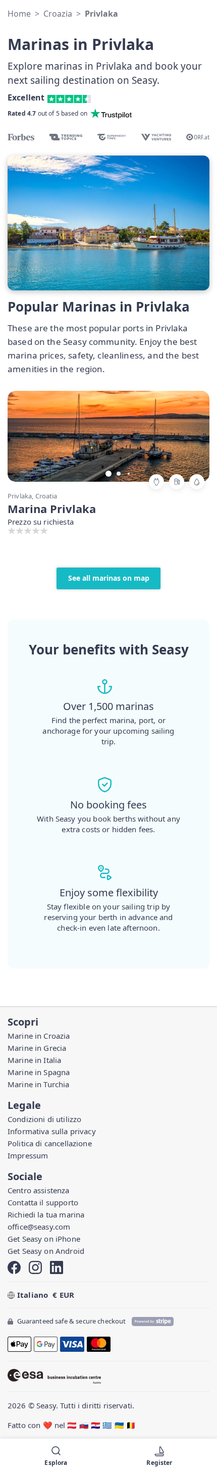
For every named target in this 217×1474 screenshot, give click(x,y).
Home (19, 13)
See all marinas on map (108, 578)
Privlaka (101, 13)
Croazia (57, 13)
